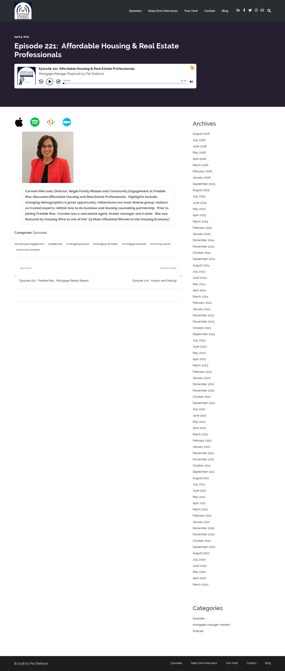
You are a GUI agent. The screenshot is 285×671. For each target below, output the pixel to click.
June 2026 (200, 146)
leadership (56, 243)
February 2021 (202, 515)
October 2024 (202, 252)
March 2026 (200, 165)
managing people (78, 243)
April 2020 (199, 578)
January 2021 (201, 522)
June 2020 (200, 566)
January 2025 (201, 234)
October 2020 (202, 540)
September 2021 (204, 471)
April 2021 (199, 503)
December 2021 (203, 453)
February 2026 (202, 171)
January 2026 (202, 177)
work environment (29, 249)
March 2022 (200, 434)
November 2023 (203, 321)
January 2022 (201, 446)
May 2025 (199, 209)
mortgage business (135, 243)
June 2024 (199, 277)
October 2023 (202, 328)
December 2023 (203, 315)
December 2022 (203, 384)
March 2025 (200, 221)
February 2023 (202, 371)
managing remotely (106, 243)
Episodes (135, 11)
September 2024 (204, 259)
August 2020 (201, 553)
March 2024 (200, 296)
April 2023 (199, 359)
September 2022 (204, 403)
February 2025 (202, 227)
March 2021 (200, 509)
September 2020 (204, 547)
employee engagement (30, 243)
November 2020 (204, 534)
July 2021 (199, 484)
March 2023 (200, 365)
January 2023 (201, 378)
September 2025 (204, 184)
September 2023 (204, 334)
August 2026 (201, 133)
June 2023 (199, 346)
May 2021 (199, 497)
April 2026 (199, 159)
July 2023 (199, 340)
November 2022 (203, 390)
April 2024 (199, 290)
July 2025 (199, 196)
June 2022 (199, 415)
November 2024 (203, 246)
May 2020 (199, 572)
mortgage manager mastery (211, 624)
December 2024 (203, 240)
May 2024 (199, 284)
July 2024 (199, 271)
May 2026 (199, 152)
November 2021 (203, 459)
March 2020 (200, 584)
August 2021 (201, 478)
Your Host (191, 11)
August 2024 (201, 265)
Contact (209, 11)
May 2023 (199, 353)
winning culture (161, 243)
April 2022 (199, 428)
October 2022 (202, 396)
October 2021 (201, 465)
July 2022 (199, 409)
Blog (225, 11)
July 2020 (199, 559)
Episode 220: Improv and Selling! (154, 280)
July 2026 (199, 140)
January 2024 (201, 309)
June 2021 (199, 490)
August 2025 (201, 190)
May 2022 (199, 421)
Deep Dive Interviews (163, 11)
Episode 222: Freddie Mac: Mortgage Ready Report (54, 280)
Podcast (198, 631)
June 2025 (199, 202)
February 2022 (202, 440)
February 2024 (202, 302)
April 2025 (199, 215)
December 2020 (203, 528)
